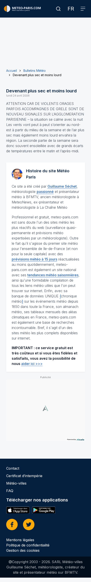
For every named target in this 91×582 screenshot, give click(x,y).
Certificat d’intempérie (24, 476)
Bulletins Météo (34, 70)
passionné (45, 191)
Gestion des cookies (23, 550)
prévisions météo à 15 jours (34, 259)
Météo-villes (16, 483)
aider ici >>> (32, 363)
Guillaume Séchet (62, 186)
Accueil (11, 70)
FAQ (9, 491)
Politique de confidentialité (27, 545)
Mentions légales (20, 540)
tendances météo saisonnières (52, 275)
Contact (12, 468)
